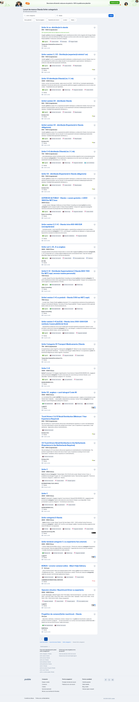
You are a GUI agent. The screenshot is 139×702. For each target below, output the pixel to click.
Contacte (44, 684)
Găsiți (111, 15)
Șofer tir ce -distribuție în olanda (55, 27)
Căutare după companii (88, 689)
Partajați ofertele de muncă (69, 682)
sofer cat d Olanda (44, 659)
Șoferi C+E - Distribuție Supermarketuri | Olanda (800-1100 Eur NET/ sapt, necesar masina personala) (66, 272)
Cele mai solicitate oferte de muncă (67, 653)
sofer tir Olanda (43, 666)
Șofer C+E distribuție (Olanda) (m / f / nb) (58, 151)
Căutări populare (44, 646)
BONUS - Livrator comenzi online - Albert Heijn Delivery (64, 566)
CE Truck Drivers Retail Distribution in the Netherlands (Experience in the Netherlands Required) (63, 444)
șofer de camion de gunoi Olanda (47, 668)
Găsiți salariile (85, 684)
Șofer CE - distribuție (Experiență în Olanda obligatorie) (64, 174)
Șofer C (45, 469)
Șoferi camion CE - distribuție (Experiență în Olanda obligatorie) (62, 126)
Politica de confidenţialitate (42, 698)
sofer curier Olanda (44, 670)
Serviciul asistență (46, 689)
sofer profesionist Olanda (46, 664)
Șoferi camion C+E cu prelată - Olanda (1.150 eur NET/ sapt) (65, 297)
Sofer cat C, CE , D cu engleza (53, 247)
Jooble (113, 698)
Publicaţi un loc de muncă (68, 684)
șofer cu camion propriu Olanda (47, 672)
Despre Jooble (45, 682)
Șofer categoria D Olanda (52, 518)
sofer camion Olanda (44, 655)
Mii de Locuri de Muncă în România (50, 691)
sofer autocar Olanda (45, 657)
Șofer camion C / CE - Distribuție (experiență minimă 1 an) (65, 54)
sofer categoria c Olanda (45, 653)
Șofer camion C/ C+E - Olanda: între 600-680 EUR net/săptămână (62, 225)
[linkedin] (112, 679)
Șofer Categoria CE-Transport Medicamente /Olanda (63, 344)
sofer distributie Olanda (45, 661)
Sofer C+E (46, 368)
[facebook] (105, 679)
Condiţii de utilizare (29, 698)
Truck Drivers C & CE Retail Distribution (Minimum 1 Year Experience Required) (64, 417)
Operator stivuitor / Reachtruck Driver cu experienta (63, 590)
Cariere (44, 686)
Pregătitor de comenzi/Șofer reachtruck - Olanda (62, 614)
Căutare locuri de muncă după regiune (68, 655)
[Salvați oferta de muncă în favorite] (94, 27)
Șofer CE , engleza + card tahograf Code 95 (59, 392)
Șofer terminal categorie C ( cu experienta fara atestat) (64, 542)
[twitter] (109, 679)
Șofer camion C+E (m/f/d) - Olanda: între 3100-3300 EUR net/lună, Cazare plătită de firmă (65, 323)
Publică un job (115, 2)
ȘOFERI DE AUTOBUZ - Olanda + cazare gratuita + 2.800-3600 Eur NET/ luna (65, 199)
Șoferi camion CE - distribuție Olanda (57, 101)
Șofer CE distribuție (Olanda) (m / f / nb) (58, 78)
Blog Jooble (85, 686)
